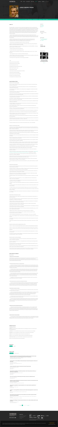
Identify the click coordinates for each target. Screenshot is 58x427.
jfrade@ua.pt (42, 25)
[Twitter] (12, 417)
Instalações (32, 1)
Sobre (21, 1)
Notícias (24, 1)
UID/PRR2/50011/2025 (42, 419)
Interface (39, 1)
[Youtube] (15, 417)
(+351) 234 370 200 (21, 417)
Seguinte (28, 405)
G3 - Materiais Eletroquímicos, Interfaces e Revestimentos (44, 39)
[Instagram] (14, 417)
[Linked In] (10, 417)
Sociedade (43, 1)
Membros (36, 1)
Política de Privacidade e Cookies (51, 424)
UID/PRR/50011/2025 (31, 419)
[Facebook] (11, 417)
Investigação (28, 1)
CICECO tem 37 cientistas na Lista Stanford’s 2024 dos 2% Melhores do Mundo (44, 61)
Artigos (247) (11, 353)
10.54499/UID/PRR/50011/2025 (36, 419)
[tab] (11, 346)
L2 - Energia (42, 40)
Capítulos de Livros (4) (16, 353)
